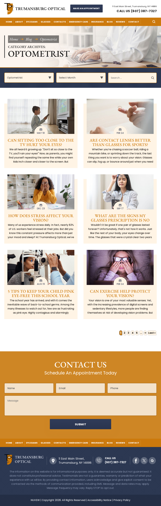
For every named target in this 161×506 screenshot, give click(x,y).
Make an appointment (86, 8)
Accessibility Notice (99, 500)
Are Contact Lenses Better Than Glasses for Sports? (120, 142)
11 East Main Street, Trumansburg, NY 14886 (75, 461)
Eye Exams (32, 21)
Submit (80, 424)
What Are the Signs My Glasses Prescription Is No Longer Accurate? (120, 220)
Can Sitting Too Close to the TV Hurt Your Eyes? (41, 142)
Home (9, 21)
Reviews (120, 21)
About (19, 21)
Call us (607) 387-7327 (137, 11)
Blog (110, 21)
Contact (133, 21)
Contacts (60, 21)
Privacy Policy (121, 500)
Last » (151, 333)
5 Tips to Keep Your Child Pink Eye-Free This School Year (41, 293)
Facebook (135, 460)
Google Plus (152, 460)
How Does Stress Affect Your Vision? (40, 218)
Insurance (97, 21)
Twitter (144, 460)
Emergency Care (78, 21)
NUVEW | (36, 500)
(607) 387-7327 (115, 462)
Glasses (45, 21)
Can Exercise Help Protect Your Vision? (120, 293)
